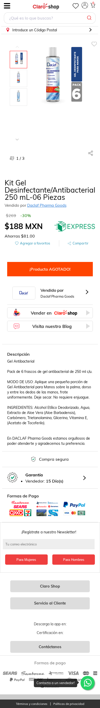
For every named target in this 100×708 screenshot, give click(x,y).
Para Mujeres (26, 560)
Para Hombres (73, 560)
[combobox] (49, 18)
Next (17, 135)
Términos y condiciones (31, 704)
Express (74, 226)
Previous (17, 43)
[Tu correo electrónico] (50, 546)
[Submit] (89, 18)
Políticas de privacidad (68, 704)
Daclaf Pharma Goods (46, 205)
